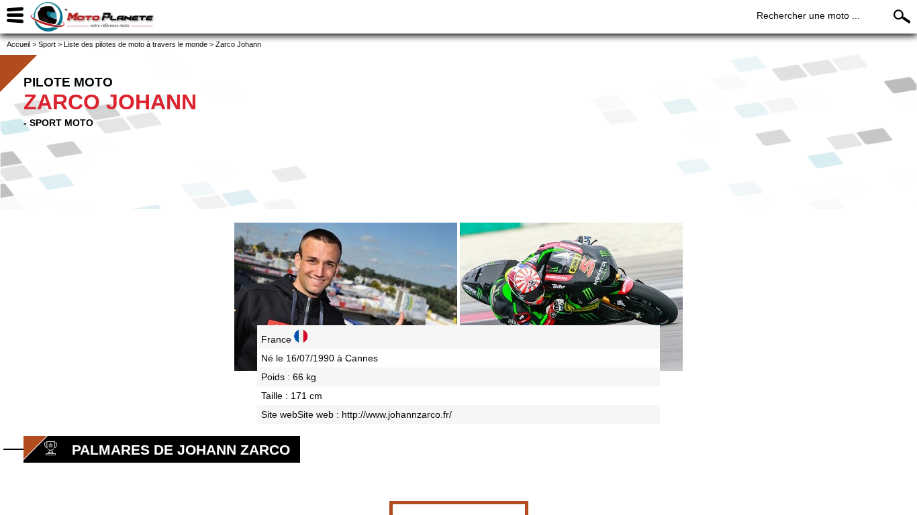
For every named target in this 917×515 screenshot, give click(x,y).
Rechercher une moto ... (808, 15)
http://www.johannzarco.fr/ (397, 414)
